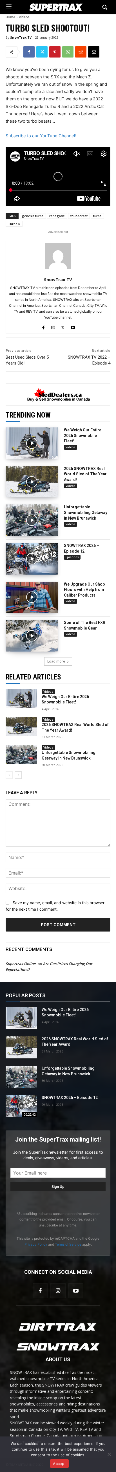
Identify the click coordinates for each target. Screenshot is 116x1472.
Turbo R (14, 224)
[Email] (93, 52)
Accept (59, 1463)
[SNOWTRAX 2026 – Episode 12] (32, 559)
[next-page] (18, 775)
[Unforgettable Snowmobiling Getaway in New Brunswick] (32, 520)
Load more (56, 661)
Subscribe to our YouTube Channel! (41, 135)
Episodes (72, 557)
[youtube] (73, 326)
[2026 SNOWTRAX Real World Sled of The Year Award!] (32, 482)
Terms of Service (68, 1244)
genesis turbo (33, 216)
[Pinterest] (55, 52)
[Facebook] (29, 52)
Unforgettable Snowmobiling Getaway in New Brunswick (85, 512)
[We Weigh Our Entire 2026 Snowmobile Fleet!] (32, 443)
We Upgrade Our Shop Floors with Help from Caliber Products (84, 589)
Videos (24, 17)
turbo (97, 216)
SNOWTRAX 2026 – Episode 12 (70, 1097)
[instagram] (53, 326)
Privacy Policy (35, 1244)
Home (10, 17)
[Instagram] (57, 1290)
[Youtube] (75, 1290)
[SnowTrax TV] (58, 256)
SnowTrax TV (21, 37)
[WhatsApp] (67, 52)
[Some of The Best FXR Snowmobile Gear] (32, 636)
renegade (57, 216)
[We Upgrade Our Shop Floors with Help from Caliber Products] (32, 597)
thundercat (79, 216)
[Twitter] (42, 52)
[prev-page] (9, 775)
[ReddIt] (80, 52)
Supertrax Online (20, 963)
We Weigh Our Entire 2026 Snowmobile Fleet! (82, 435)
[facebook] (43, 326)
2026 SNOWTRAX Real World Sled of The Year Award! (85, 474)
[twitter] (63, 326)
